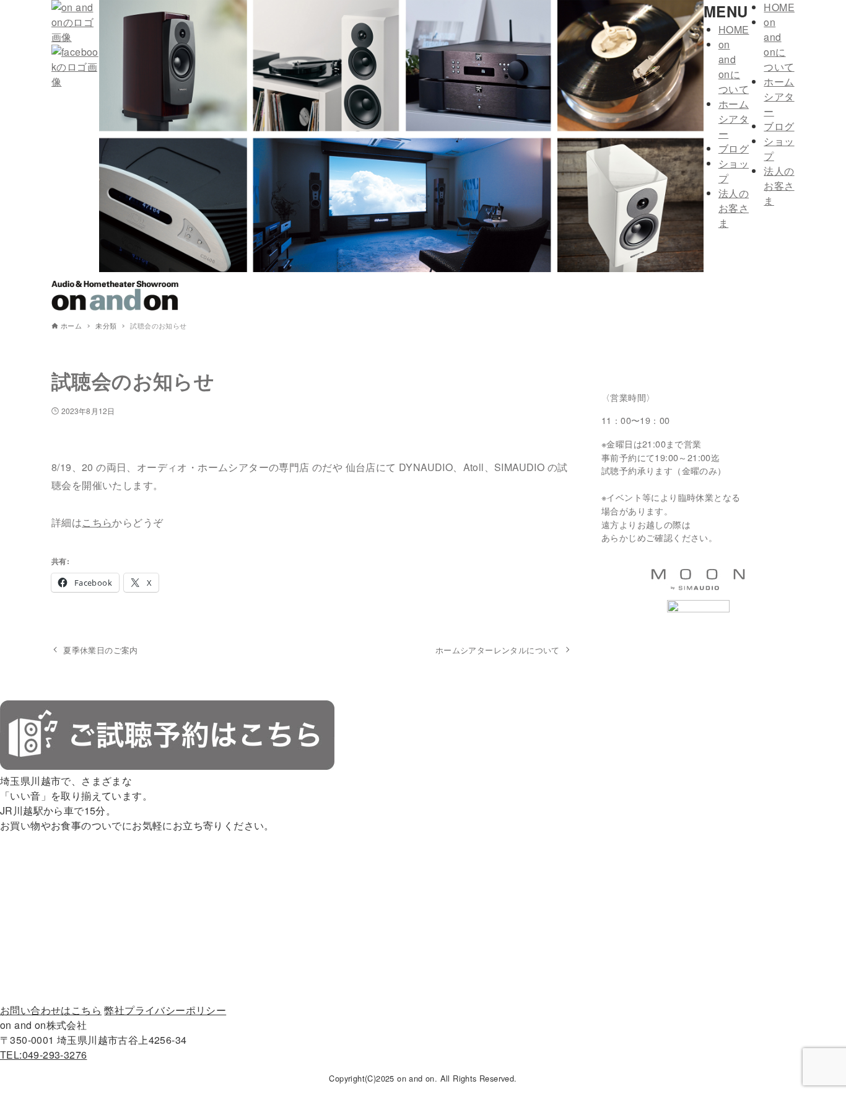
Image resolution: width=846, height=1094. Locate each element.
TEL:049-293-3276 (43, 1055)
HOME (733, 29)
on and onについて (733, 66)
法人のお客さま (733, 208)
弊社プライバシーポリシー (165, 1010)
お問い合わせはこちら (51, 1010)
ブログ (733, 148)
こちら (97, 522)
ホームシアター (733, 119)
